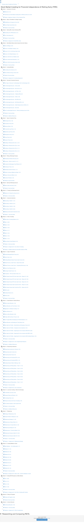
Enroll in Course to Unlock (42, 519)
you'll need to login (46, 518)
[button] (0, 1)
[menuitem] (0, 2)
